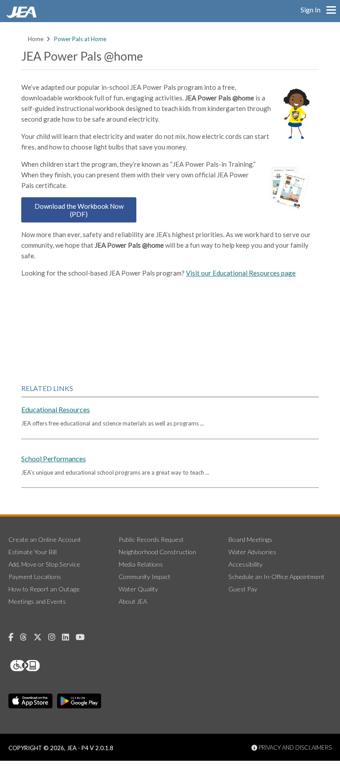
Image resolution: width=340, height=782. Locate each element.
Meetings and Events (37, 601)
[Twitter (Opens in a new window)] (41, 637)
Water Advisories (252, 552)
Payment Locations (34, 576)
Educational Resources (55, 409)
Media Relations (141, 564)
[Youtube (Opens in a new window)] (83, 637)
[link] (23, 15)
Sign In (311, 9)
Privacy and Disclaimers (294, 747)
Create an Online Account (44, 539)
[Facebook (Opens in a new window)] (14, 637)
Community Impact (144, 576)
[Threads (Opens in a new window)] (27, 637)
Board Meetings (250, 539)
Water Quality (138, 589)
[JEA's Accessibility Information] (41, 666)
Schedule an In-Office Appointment (276, 576)
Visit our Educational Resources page (241, 273)
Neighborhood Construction (157, 552)
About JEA (133, 601)
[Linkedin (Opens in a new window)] (69, 637)
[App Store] (30, 701)
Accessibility (245, 564)
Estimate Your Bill (32, 552)
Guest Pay (242, 589)
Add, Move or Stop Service (44, 564)
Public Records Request (151, 539)
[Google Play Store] (79, 701)
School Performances (53, 458)
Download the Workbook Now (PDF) (79, 210)
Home (35, 38)
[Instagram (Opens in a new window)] (55, 637)
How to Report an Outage (44, 589)
